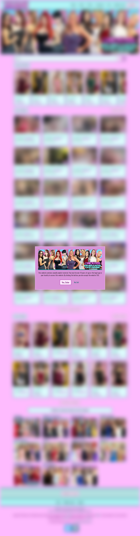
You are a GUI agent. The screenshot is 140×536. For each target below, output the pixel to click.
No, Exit (76, 282)
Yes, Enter (65, 282)
